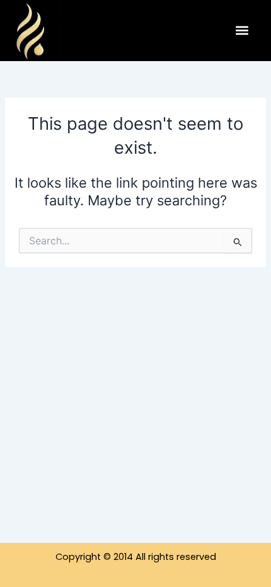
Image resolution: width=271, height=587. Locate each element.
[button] (241, 30)
